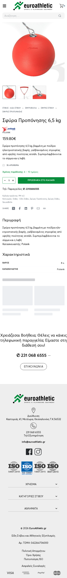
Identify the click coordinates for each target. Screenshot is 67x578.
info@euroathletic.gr (33, 442)
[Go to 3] (39, 92)
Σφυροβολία (31, 108)
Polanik (25, 244)
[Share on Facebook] (19, 208)
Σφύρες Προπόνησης (12, 112)
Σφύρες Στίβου (47, 108)
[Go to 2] (24, 92)
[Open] (4, 5)
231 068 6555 (33, 432)
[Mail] (38, 208)
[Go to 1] (9, 92)
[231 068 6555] (33, 425)
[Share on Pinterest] (32, 208)
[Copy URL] (44, 208)
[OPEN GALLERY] (33, 53)
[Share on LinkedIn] (25, 208)
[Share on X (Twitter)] (13, 208)
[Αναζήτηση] (60, 15)
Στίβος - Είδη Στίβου (11, 108)
